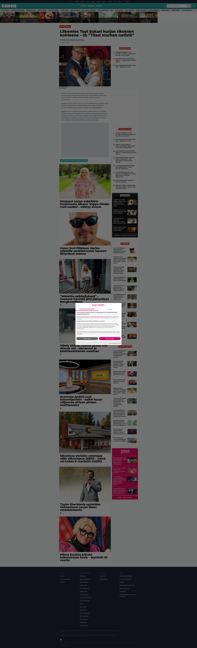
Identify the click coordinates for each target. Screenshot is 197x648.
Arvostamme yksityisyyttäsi (87, 309)
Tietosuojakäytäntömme (115, 343)
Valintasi (110, 309)
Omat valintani (87, 338)
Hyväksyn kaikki (110, 338)
